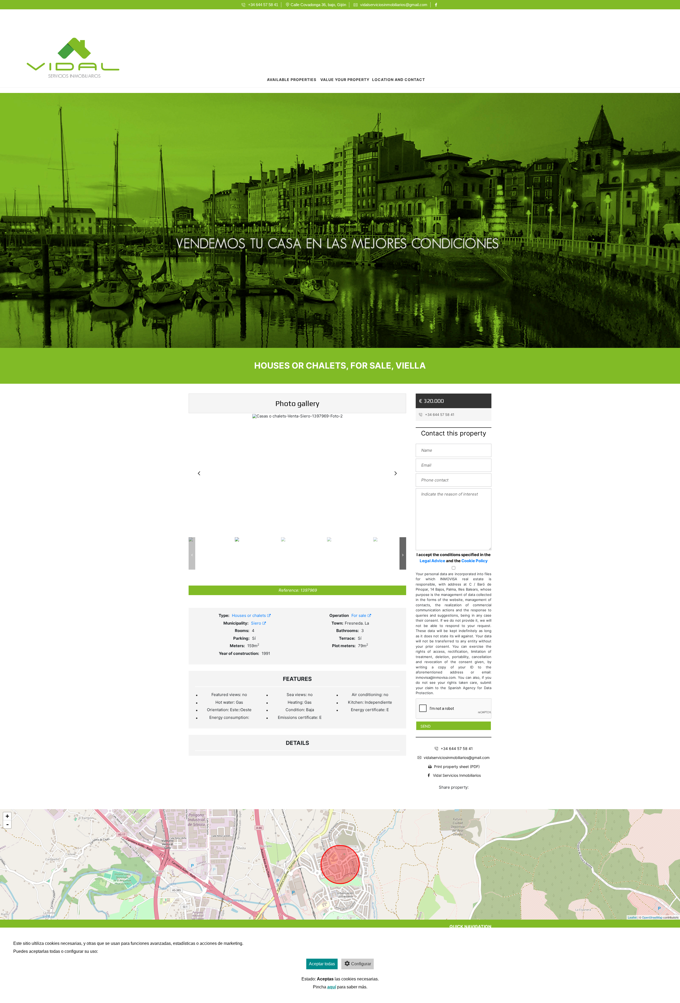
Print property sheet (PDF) (457, 766)
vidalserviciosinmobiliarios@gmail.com (457, 757)
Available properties (291, 79)
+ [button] (7, 816)
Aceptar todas (322, 964)
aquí (331, 987)
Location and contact (398, 79)
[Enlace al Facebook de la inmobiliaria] (437, 5)
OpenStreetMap (652, 917)
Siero (256, 623)
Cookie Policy (474, 560)
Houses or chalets (249, 615)
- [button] (7, 824)
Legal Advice (432, 560)
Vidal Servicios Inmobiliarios (457, 775)
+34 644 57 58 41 (439, 414)
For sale (359, 615)
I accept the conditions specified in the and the (453, 557)
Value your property (344, 79)
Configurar (361, 964)
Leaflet (632, 917)
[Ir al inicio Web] (73, 59)
